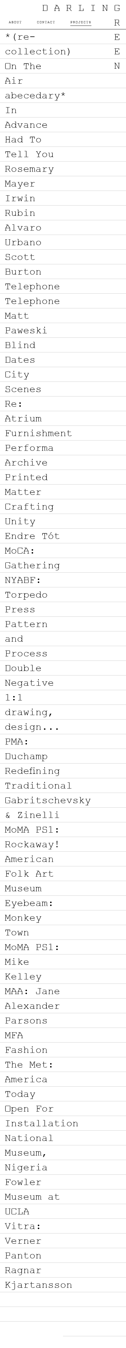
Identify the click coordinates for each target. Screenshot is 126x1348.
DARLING (84, 9)
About (15, 23)
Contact (46, 23)
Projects (80, 23)
